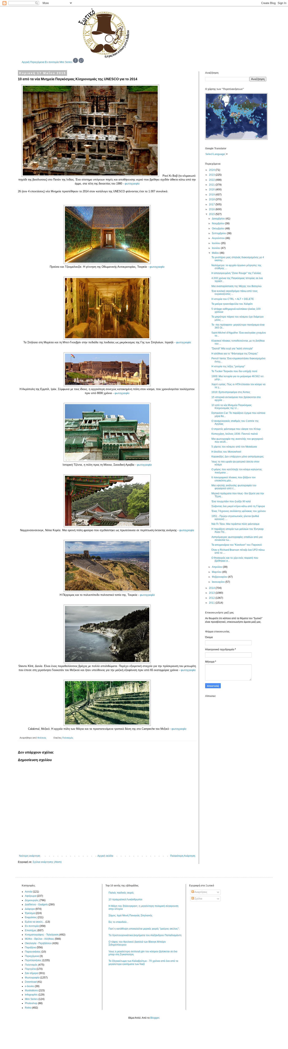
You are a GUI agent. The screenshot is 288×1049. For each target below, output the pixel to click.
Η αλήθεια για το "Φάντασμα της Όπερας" (234, 353)
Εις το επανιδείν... (118, 922)
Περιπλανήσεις (33, 960)
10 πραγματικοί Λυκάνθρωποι (125, 899)
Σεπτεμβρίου (219, 233)
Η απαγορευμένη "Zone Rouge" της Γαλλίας (236, 273)
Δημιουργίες (32, 900)
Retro (28, 1007)
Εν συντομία (52, 62)
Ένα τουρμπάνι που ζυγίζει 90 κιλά (231, 501)
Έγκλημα (30, 913)
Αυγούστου (218, 238)
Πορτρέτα (30, 968)
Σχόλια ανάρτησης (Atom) (47, 862)
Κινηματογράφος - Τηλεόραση (42, 934)
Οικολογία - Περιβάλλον (38, 943)
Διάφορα (30, 908)
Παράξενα (30, 947)
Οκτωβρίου (218, 228)
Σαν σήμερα (31, 973)
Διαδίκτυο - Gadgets (36, 904)
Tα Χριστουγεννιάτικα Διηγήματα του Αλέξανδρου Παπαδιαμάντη (145, 935)
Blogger (154, 1017)
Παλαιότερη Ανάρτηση (182, 855)
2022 (212, 179)
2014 (212, 588)
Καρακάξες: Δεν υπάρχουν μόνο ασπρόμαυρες (237, 456)
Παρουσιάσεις (33, 951)
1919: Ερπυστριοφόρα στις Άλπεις (230, 392)
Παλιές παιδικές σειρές (121, 892)
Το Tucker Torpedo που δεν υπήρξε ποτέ (234, 371)
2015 (212, 214)
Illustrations (31, 990)
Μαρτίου (217, 572)
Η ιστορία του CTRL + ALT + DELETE (232, 299)
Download (31, 981)
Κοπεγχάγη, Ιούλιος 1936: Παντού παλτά (234, 433)
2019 (212, 194)
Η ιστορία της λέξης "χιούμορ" (228, 366)
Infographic (31, 994)
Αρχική (26, 62)
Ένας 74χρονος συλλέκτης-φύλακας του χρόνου (238, 511)
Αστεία (28, 891)
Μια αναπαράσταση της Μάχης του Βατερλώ (236, 286)
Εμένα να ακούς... (35, 921)
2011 (212, 602)
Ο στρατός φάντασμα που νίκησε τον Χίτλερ (236, 429)
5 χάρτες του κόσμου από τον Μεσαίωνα (234, 446)
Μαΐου (216, 252)
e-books (29, 986)
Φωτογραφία (32, 977)
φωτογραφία (132, 183)
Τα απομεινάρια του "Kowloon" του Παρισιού (236, 544)
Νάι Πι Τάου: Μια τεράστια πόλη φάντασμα (235, 523)
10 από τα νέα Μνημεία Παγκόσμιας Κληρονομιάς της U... (231, 407)
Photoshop (31, 1003)
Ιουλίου (216, 243)
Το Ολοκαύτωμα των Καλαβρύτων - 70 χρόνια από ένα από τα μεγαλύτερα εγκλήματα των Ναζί (143, 962)
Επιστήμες (31, 930)
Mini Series (65, 62)
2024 (212, 169)
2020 (212, 189)
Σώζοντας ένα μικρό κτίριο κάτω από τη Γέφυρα (238, 506)
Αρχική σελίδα (105, 855)
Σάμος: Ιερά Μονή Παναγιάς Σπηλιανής (130, 915)
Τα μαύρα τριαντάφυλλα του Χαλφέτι (232, 303)
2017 (212, 204)
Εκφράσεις (31, 917)
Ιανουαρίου (218, 581)
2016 (212, 209)
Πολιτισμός (67, 737)
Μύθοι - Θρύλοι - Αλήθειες (39, 938)
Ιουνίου (216, 248)
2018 (212, 199)
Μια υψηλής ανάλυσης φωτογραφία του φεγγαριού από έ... (233, 487)
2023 (212, 174)
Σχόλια (198, 898)
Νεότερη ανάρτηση (29, 855)
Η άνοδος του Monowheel (226, 451)
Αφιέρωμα (30, 895)
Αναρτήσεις (200, 892)
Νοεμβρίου (218, 223)
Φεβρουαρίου (220, 576)
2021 (212, 184)
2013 (212, 592)
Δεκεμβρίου (219, 218)
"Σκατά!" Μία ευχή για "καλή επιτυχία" (232, 348)
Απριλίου (217, 566)
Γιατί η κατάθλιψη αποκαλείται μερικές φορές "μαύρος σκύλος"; (144, 928)
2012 (212, 597)
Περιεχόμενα (37, 62)
